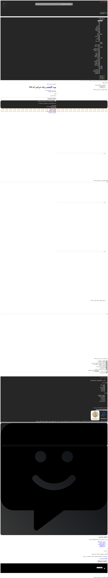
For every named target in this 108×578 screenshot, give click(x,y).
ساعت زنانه (97, 44)
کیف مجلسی (97, 73)
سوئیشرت (98, 27)
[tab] (103, 371)
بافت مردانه (97, 36)
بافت (99, 21)
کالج (99, 51)
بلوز (99, 23)
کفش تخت (98, 54)
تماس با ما (101, 78)
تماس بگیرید (53, 105)
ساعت (101, 43)
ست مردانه (97, 41)
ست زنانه (98, 26)
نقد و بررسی (103, 371)
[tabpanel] (54, 569)
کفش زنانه (100, 47)
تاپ (99, 24)
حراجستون (101, 75)
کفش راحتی (97, 52)
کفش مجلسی (97, 55)
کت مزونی (98, 30)
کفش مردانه (99, 57)
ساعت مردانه (97, 45)
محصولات (102, 77)
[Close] (4, 4)
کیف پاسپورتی (97, 69)
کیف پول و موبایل (96, 70)
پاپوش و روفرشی (96, 49)
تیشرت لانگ (97, 29)
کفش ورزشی (97, 56)
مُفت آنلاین (105, 80)
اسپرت (98, 58)
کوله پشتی (100, 66)
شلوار (99, 31)
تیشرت (98, 25)
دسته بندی (101, 19)
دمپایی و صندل (97, 50)
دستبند (101, 42)
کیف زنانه (100, 68)
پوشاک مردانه (99, 33)
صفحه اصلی (101, 18)
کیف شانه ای (97, 72)
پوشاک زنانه (100, 20)
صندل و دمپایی (97, 61)
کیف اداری (100, 67)
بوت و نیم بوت (97, 48)
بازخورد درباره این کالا (51, 84)
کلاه (99, 32)
